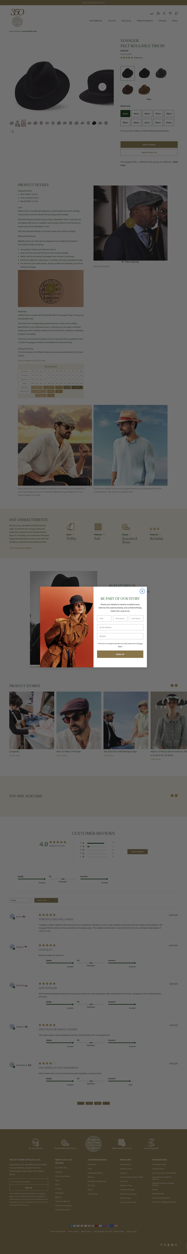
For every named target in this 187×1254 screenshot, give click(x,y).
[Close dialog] (142, 591)
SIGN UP (120, 654)
